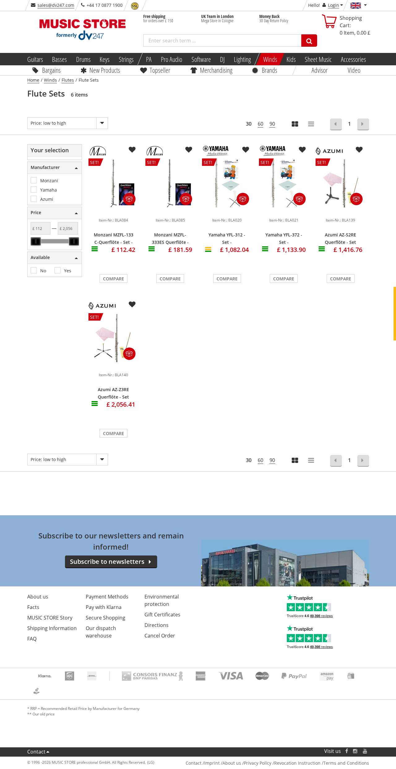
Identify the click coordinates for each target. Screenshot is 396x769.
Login (333, 5)
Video (354, 70)
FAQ (32, 638)
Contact (36, 751)
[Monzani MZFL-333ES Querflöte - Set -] (170, 211)
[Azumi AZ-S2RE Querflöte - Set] (341, 211)
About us (37, 596)
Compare (113, 279)
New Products (104, 70)
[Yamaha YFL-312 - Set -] (227, 211)
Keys (105, 59)
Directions (156, 625)
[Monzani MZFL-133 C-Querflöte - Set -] (114, 211)
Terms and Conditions (346, 763)
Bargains (51, 70)
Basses (59, 59)
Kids (290, 59)
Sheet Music (318, 59)
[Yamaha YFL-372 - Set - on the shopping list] (302, 150)
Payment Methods (107, 596)
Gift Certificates (162, 614)
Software (201, 59)
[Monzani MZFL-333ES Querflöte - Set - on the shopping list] (188, 150)
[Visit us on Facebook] (346, 751)
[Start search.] (309, 40)
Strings (126, 59)
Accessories (353, 59)
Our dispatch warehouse (101, 632)
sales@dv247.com (55, 5)
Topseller (160, 70)
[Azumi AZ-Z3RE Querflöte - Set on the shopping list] (132, 304)
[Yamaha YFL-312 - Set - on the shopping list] (245, 150)
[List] (311, 124)
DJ (222, 59)
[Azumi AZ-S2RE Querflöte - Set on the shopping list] (359, 150)
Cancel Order (159, 635)
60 (260, 123)
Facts (33, 607)
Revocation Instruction (297, 763)
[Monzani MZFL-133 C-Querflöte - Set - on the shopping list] (132, 150)
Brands (269, 70)
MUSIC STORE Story (49, 617)
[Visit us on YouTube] (365, 751)
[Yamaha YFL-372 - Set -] (284, 211)
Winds (270, 59)
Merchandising (216, 70)
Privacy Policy (257, 763)
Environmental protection (161, 600)
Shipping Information (52, 628)
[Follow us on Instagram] (355, 751)
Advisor (320, 70)
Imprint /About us (222, 763)
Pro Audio (171, 59)
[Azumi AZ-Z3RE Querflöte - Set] (114, 365)
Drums (83, 59)
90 (272, 123)
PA (149, 59)
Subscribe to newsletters (107, 561)
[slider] (35, 241)
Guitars (35, 59)
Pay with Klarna (104, 607)
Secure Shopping (105, 617)
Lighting (242, 59)
